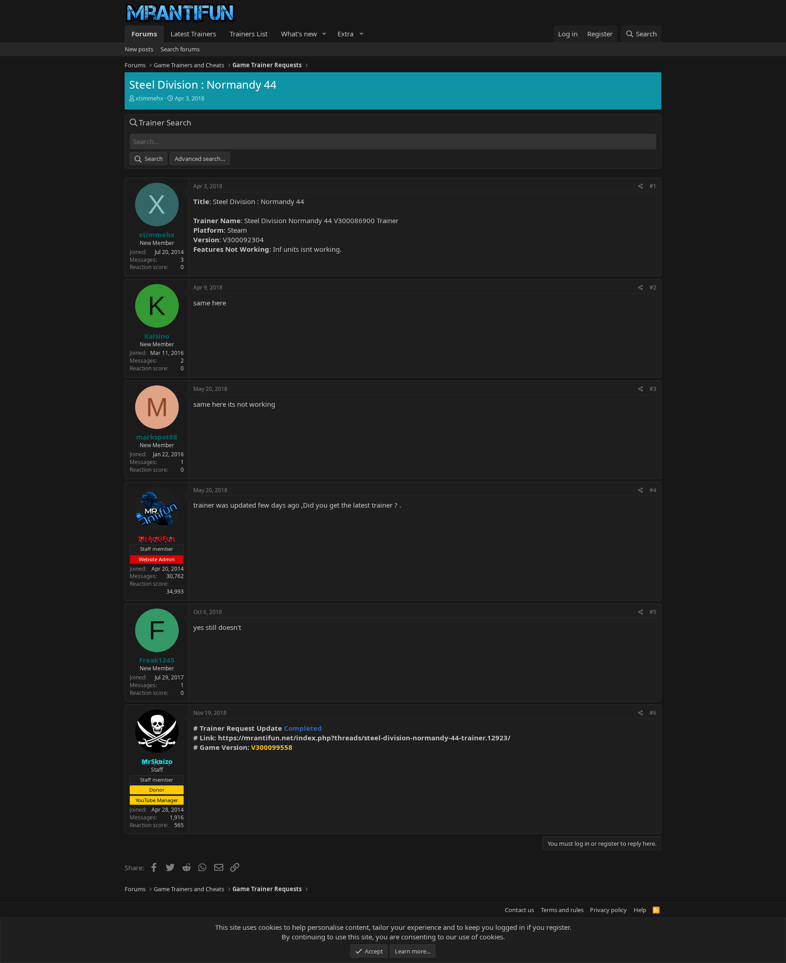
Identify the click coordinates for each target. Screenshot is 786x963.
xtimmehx (149, 98)
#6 (653, 713)
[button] (324, 33)
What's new (299, 33)
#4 (653, 490)
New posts (139, 49)
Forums (144, 33)
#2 (653, 287)
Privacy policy (608, 910)
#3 (653, 389)
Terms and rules (562, 910)
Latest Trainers (193, 33)
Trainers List (248, 33)
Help (640, 910)
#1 (653, 186)
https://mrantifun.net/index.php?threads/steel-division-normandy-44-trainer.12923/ (364, 737)
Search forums (180, 49)
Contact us (519, 910)
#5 (653, 612)
